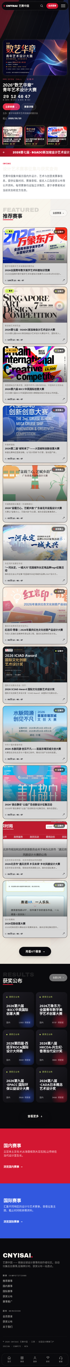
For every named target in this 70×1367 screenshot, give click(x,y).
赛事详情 (28, 106)
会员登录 (52, 5)
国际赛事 (8, 1291)
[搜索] (41, 6)
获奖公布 (8, 1296)
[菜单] (63, 6)
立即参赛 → (11, 106)
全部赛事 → (58, 213)
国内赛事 (8, 1286)
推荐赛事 (8, 1280)
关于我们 (8, 1326)
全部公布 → (58, 977)
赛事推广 (8, 1301)
